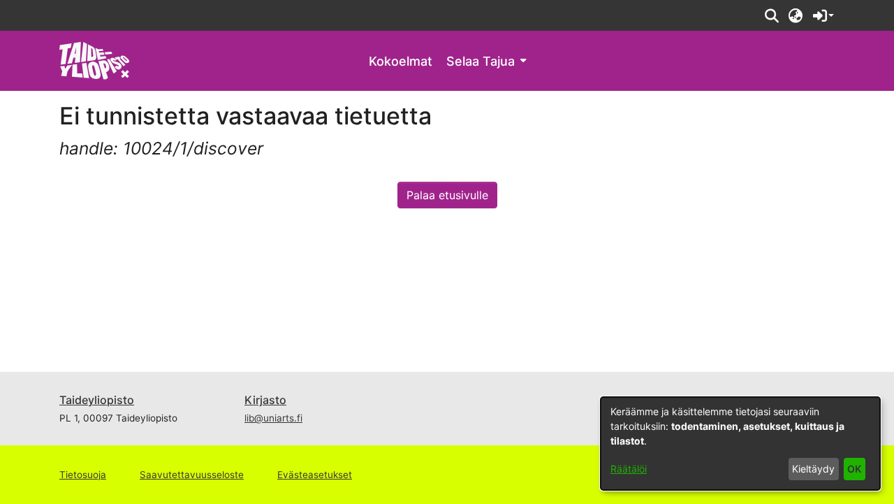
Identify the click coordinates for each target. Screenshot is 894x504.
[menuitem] (486, 61)
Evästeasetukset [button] (314, 474)
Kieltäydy (813, 469)
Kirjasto (265, 400)
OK (854, 469)
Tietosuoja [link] (82, 474)
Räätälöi (628, 469)
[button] (771, 15)
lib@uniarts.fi (273, 418)
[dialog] (740, 443)
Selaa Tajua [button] (480, 61)
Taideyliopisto (96, 400)
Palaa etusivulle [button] (447, 195)
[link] (94, 59)
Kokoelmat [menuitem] (400, 61)
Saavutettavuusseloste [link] (192, 474)
